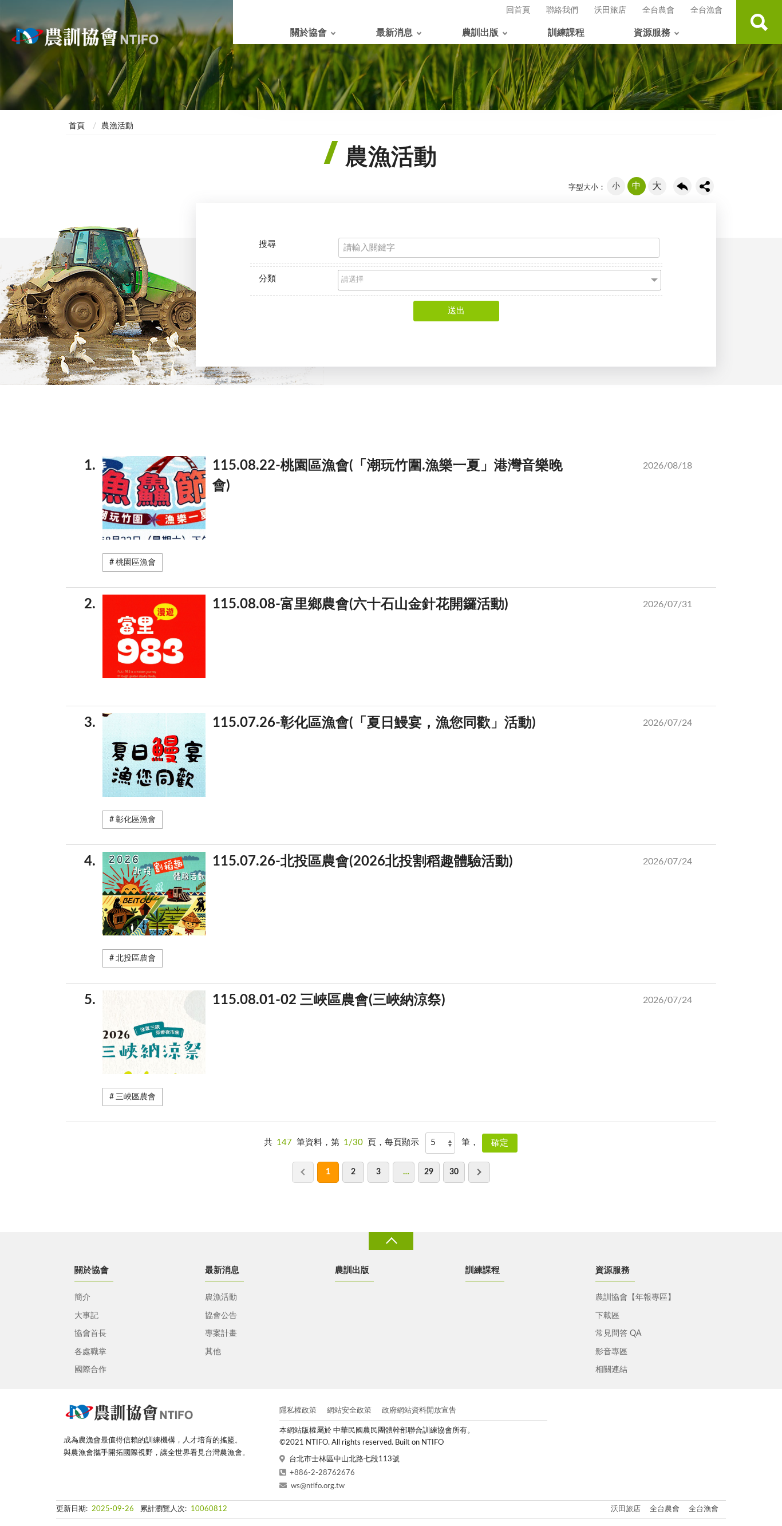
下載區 (607, 1316)
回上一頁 (682, 186)
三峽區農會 (136, 1097)
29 (428, 1172)
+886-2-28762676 (322, 1473)
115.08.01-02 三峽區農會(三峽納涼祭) (397, 1000)
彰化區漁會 (136, 820)
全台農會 (658, 10)
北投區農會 (136, 958)
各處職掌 (90, 1352)
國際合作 (90, 1370)
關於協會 (308, 32)
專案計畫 (221, 1334)
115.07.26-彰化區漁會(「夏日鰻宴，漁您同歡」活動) (397, 723)
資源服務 (652, 32)
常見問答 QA (618, 1334)
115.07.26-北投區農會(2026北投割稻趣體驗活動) (397, 861)
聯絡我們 (562, 10)
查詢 (759, 22)
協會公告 (221, 1316)
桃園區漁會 (136, 563)
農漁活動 (117, 126)
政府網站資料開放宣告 (419, 1410)
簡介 (82, 1297)
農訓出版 (480, 32)
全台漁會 (706, 10)
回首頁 (518, 10)
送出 (456, 310)
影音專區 (611, 1352)
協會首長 (90, 1334)
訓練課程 (566, 32)
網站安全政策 (349, 1410)
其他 (213, 1352)
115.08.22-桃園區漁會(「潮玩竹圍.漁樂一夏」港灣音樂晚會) (397, 476)
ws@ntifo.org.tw (318, 1486)
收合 (391, 1241)
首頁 (77, 126)
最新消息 (394, 32)
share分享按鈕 (705, 186)
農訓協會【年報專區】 (635, 1297)
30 (454, 1172)
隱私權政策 (298, 1410)
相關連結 (611, 1370)
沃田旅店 (610, 10)
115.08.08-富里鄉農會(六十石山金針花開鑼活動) (397, 604)
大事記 (86, 1316)
